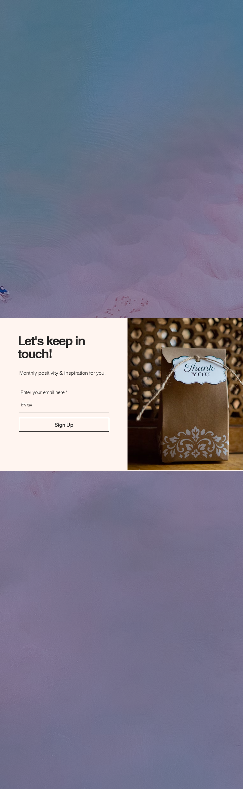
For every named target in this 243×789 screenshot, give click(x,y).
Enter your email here (43, 392)
